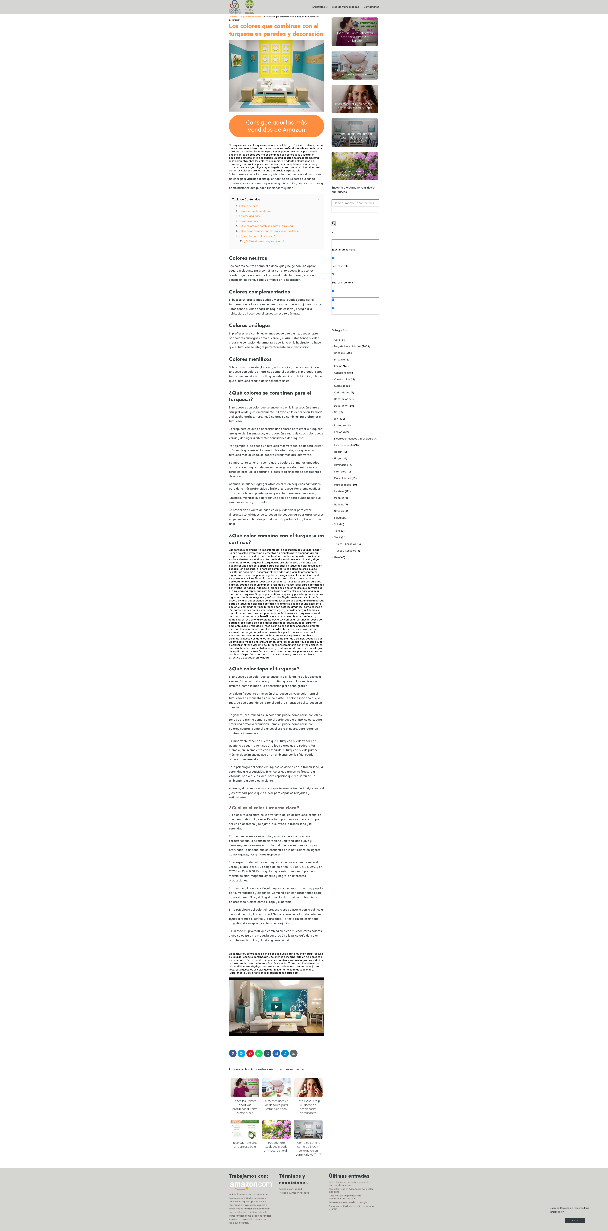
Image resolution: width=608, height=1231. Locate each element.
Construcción (342, 379)
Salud (337, 517)
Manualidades (342, 478)
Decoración (341, 399)
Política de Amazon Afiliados (294, 1192)
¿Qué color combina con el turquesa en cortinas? (269, 231)
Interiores (340, 471)
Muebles (339, 491)
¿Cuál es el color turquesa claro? (264, 241)
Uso (336, 557)
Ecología (339, 425)
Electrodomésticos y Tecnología (353, 438)
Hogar (338, 451)
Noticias (339, 504)
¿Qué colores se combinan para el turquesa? (266, 226)
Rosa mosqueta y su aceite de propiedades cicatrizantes (345, 1197)
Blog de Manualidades (345, 6)
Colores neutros (248, 206)
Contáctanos (371, 6)
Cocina (338, 366)
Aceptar (575, 1220)
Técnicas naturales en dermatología (348, 1202)
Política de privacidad (290, 1189)
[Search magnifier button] (334, 223)
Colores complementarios (255, 211)
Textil (337, 530)
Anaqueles (318, 6)
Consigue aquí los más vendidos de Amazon (276, 126)
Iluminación (341, 464)
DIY (336, 412)
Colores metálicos (250, 221)
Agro (337, 339)
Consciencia (341, 372)
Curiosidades (342, 385)
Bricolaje (339, 352)
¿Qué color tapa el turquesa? (257, 236)
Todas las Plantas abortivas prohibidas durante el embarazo (349, 1184)
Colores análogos (250, 216)
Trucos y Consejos (345, 544)
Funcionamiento (344, 445)
